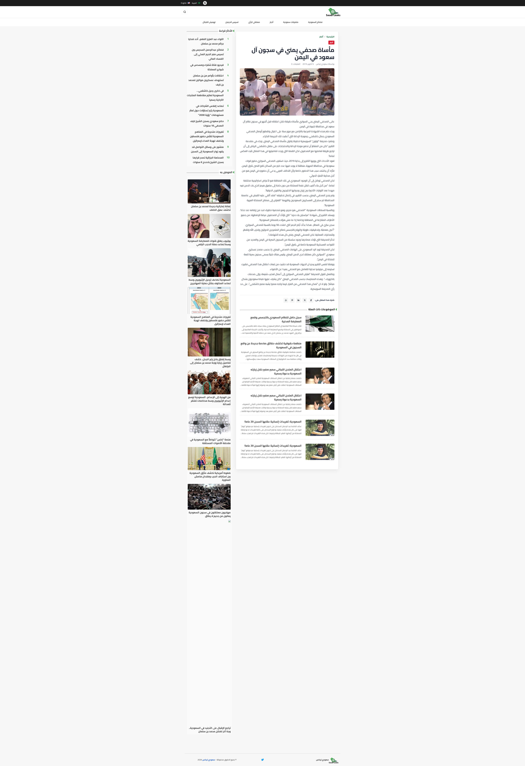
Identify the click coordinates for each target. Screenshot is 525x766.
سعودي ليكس (208, 759)
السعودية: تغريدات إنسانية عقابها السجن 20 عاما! (272, 422)
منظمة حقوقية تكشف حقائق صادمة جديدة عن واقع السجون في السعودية (271, 345)
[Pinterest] (292, 300)
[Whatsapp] (285, 300)
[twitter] (205, 3)
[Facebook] (311, 300)
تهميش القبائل (209, 22)
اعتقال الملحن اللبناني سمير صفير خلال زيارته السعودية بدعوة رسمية (276, 371)
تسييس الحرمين (231, 22)
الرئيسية (330, 36)
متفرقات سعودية (290, 22)
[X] (304, 300)
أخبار (271, 22)
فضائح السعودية (315, 22)
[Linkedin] (298, 300)
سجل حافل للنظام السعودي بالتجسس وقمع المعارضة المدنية (275, 319)
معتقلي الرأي (254, 22)
